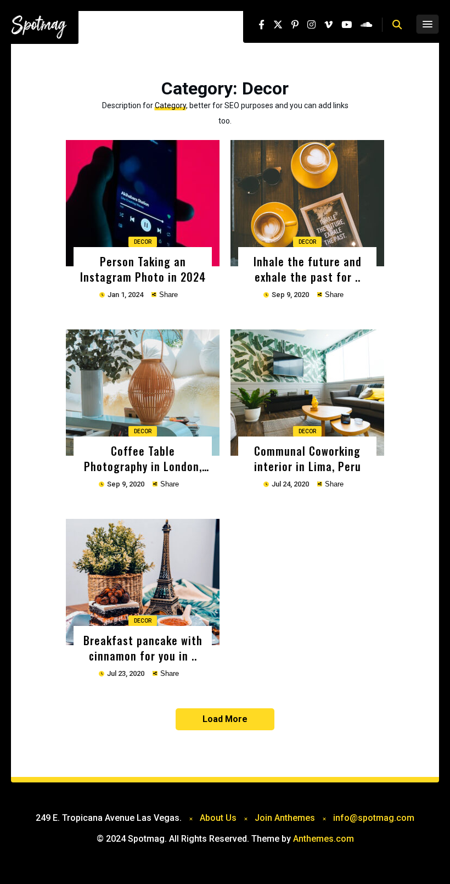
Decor (142, 242)
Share (167, 294)
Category (170, 105)
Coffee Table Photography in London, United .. (143, 458)
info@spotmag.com (373, 818)
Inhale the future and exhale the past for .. (308, 268)
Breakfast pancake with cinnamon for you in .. (143, 647)
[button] (397, 24)
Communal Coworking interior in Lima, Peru (307, 458)
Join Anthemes (285, 818)
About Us (218, 818)
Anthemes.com (323, 838)
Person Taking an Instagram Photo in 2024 (143, 268)
